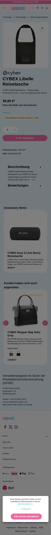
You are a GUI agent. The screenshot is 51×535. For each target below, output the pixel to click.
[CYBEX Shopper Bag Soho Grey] (25, 311)
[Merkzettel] (37, 7)
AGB (41, 527)
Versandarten (8, 481)
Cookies (32, 531)
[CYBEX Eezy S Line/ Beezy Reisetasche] (25, 231)
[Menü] (3, 7)
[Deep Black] (18, 353)
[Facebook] (5, 427)
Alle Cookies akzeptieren (26, 516)
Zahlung (33, 527)
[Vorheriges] (6, 323)
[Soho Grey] (11, 353)
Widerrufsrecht (21, 531)
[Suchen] (33, 7)
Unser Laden (8, 448)
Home (5, 436)
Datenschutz (23, 527)
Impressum (11, 527)
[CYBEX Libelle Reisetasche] (25, 45)
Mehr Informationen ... (25, 504)
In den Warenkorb (25, 138)
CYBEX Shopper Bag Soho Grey (23, 334)
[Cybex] (12, 73)
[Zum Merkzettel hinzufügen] (42, 28)
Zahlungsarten (9, 467)
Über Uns (6, 442)
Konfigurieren (26, 509)
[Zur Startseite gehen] (18, 8)
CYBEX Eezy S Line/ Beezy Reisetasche (24, 254)
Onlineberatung (9, 459)
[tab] (25, 175)
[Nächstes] (45, 323)
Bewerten (6, 113)
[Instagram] (16, 427)
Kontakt (6, 453)
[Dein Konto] (42, 7)
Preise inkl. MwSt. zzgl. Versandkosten (20, 105)
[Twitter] (11, 427)
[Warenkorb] (47, 7)
